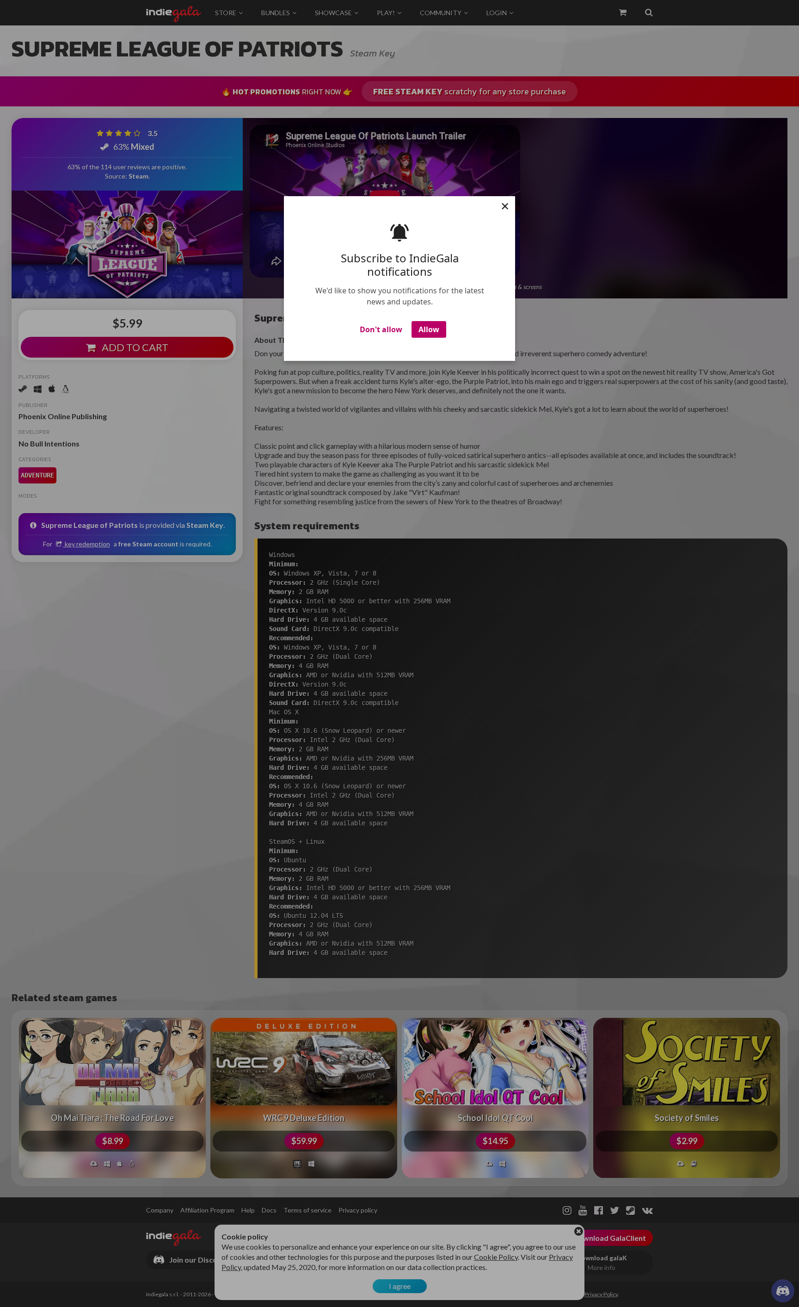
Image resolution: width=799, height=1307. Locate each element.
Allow (428, 329)
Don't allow (381, 329)
